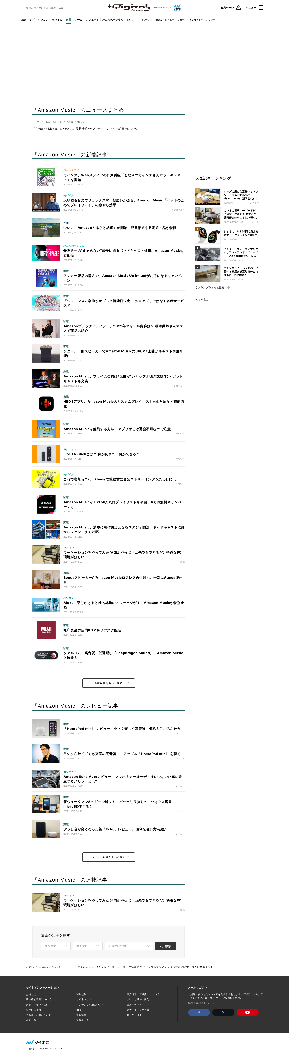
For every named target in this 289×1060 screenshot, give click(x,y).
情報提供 (81, 1014)
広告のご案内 (33, 1009)
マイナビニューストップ (49, 121)
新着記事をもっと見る (108, 683)
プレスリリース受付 (138, 999)
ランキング (147, 19)
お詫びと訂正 (134, 1014)
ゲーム (78, 19)
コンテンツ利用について (90, 1004)
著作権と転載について (38, 999)
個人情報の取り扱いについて (143, 994)
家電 (68, 19)
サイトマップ (83, 999)
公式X (159, 19)
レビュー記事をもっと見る (109, 857)
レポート (182, 19)
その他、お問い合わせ (38, 1014)
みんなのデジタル (113, 19)
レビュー (169, 19)
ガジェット (92, 19)
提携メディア (134, 1004)
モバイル (57, 19)
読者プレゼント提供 (37, 1004)
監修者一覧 (82, 1020)
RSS (78, 1009)
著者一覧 (31, 1020)
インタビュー (196, 19)
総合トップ (27, 19)
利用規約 (81, 994)
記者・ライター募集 (138, 1009)
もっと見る (201, 299)
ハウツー (210, 19)
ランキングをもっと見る (209, 287)
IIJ (128, 19)
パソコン (43, 19)
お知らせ (31, 994)
